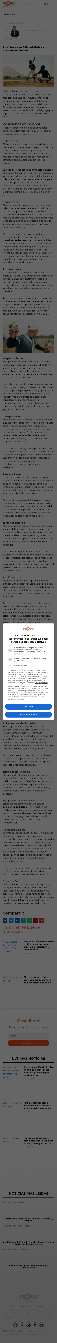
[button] (28, 666)
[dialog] (28, 671)
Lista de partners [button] (41, 683)
